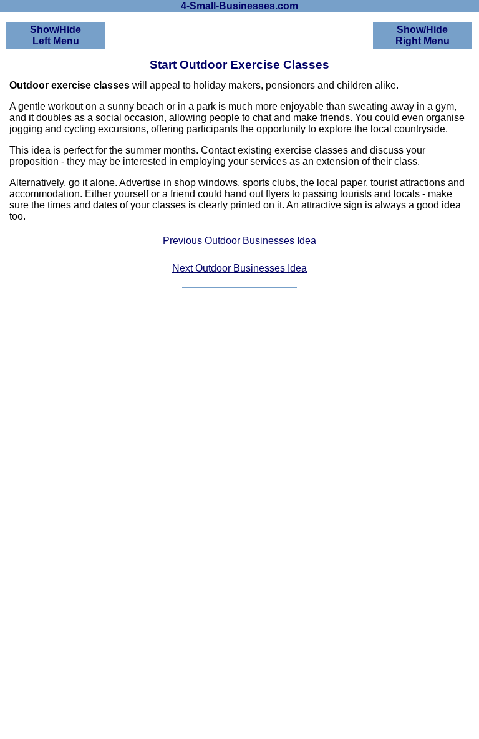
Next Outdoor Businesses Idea (239, 268)
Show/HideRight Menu (422, 35)
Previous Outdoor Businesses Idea (239, 240)
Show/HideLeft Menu (55, 35)
